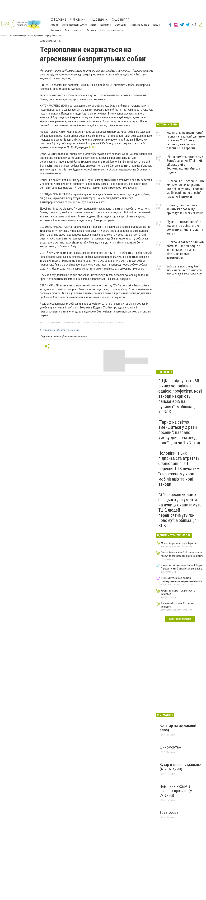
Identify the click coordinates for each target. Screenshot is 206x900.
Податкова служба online (112, 30)
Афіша (93, 24)
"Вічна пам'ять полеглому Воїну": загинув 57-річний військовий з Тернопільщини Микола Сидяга (184, 164)
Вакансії (54, 24)
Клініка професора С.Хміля (74, 24)
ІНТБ (92, 147)
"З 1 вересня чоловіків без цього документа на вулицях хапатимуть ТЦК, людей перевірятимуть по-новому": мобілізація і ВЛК (179, 510)
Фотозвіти (91, 30)
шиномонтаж (170, 747)
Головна (60, 19)
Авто (67, 30)
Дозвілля (122, 19)
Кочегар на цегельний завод (178, 727)
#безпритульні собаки (68, 330)
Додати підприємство (180, 618)
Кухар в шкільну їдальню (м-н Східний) (180, 766)
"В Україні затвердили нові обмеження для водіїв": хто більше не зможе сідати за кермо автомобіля (185, 250)
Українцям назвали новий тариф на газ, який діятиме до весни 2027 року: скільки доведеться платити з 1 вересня (185, 140)
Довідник (100, 19)
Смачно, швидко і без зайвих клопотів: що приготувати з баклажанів (184, 209)
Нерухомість (106, 24)
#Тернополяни (47, 330)
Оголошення (120, 24)
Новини (80, 19)
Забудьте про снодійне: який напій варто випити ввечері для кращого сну (184, 270)
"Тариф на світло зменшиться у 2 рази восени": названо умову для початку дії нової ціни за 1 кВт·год (179, 432)
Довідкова (78, 30)
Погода (156, 24)
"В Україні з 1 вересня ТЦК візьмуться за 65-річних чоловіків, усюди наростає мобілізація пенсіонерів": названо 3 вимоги (185, 188)
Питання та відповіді (139, 24)
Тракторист (169, 812)
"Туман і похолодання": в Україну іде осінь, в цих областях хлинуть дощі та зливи (184, 227)
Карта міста (56, 30)
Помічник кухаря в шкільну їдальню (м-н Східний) (178, 790)
